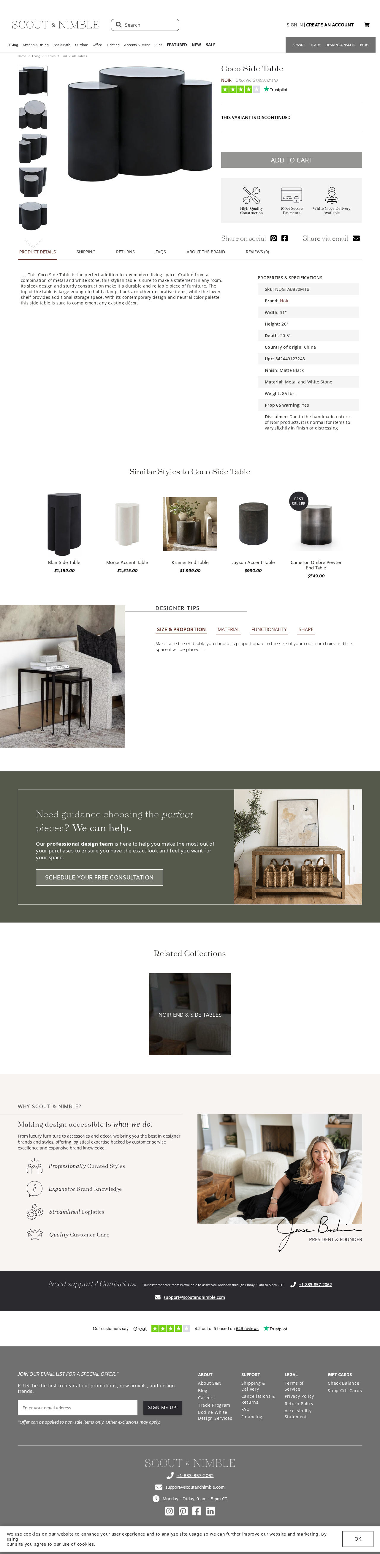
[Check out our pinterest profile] (183, 1511)
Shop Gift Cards (345, 1390)
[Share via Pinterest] (273, 238)
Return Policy (299, 1403)
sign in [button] (295, 25)
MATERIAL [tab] (229, 629)
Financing (251, 1416)
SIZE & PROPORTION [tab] (181, 629)
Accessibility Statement (298, 1413)
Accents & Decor (137, 45)
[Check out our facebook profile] (196, 1511)
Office (97, 45)
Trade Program (214, 1405)
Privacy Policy (299, 1396)
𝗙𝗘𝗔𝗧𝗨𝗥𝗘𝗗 (177, 45)
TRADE (315, 45)
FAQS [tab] (161, 252)
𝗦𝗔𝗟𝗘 (211, 45)
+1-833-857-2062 (315, 1284)
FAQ (245, 1409)
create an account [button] (330, 25)
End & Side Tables (74, 56)
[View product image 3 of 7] (33, 148)
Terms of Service (294, 1386)
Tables (50, 56)
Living (13, 45)
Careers (206, 1397)
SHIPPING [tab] (86, 252)
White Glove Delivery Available (332, 210)
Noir (226, 80)
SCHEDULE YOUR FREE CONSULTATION (99, 877)
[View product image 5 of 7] (33, 216)
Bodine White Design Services (215, 1415)
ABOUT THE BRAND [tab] (206, 252)
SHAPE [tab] (306, 629)
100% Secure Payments (292, 210)
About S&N (209, 1383)
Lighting (113, 45)
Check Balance (343, 1383)
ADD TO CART (292, 159)
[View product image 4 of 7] (33, 182)
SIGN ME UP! (163, 1407)
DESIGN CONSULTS (340, 45)
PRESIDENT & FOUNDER (335, 1239)
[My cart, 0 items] (367, 25)
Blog (203, 1390)
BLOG (364, 45)
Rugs (158, 45)
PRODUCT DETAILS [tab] (37, 252)
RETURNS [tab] (125, 252)
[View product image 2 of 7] (33, 114)
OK (357, 1539)
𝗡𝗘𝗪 (196, 45)
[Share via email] (356, 238)
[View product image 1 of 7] (33, 80)
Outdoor (81, 45)
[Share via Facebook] (284, 238)
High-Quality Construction (251, 210)
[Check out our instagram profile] (169, 1511)
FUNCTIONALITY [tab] (269, 629)
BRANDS (298, 45)
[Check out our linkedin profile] (210, 1511)
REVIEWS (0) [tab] (257, 252)
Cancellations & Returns (258, 1399)
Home (22, 56)
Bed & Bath (61, 45)
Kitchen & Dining (36, 45)
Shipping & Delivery (253, 1386)
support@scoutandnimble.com (194, 1297)
